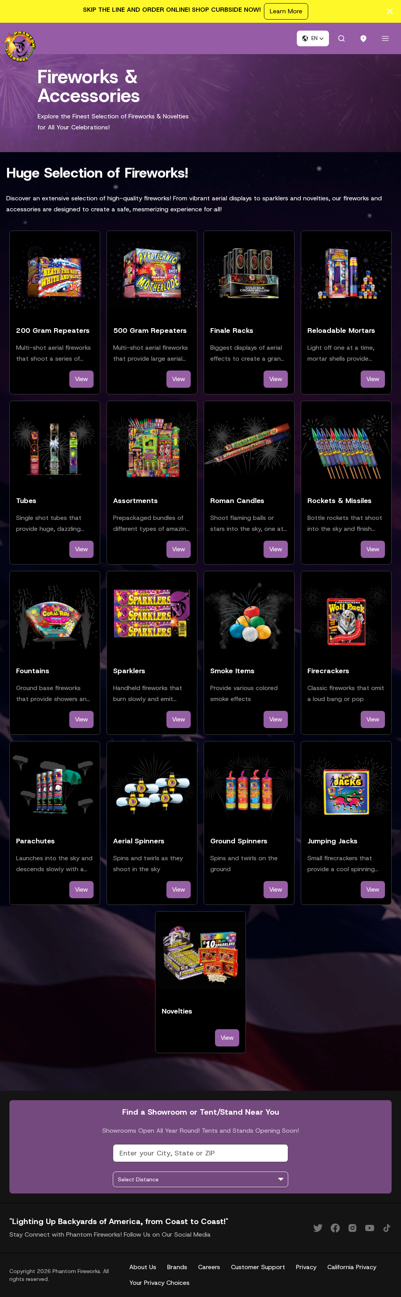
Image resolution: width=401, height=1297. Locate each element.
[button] (313, 38)
